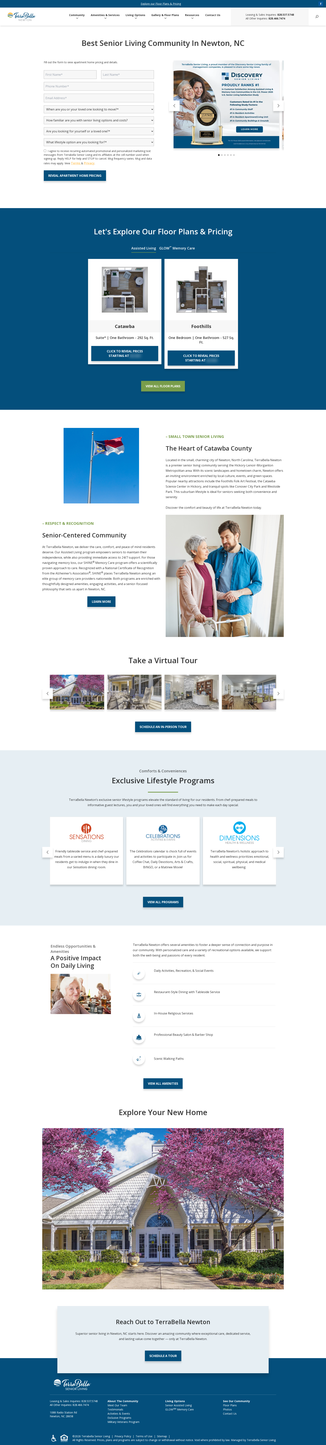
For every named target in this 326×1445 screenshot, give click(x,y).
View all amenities (163, 1083)
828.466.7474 (276, 18)
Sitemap (162, 1436)
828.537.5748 (285, 14)
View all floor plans (163, 386)
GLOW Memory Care (177, 248)
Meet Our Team (117, 1405)
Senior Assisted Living (178, 1405)
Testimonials (115, 1409)
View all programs (163, 902)
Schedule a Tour (163, 1356)
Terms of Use (144, 1436)
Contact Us (212, 15)
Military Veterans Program (123, 1422)
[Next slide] (278, 105)
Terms (76, 163)
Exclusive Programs (119, 1418)
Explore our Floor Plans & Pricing (161, 3)
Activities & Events (119, 1413)
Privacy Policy (123, 1436)
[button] (219, 155)
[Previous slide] (174, 105)
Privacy (89, 163)
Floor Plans (230, 1405)
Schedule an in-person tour (163, 727)
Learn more (101, 602)
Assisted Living (143, 248)
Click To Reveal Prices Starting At (125, 353)
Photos (227, 1409)
